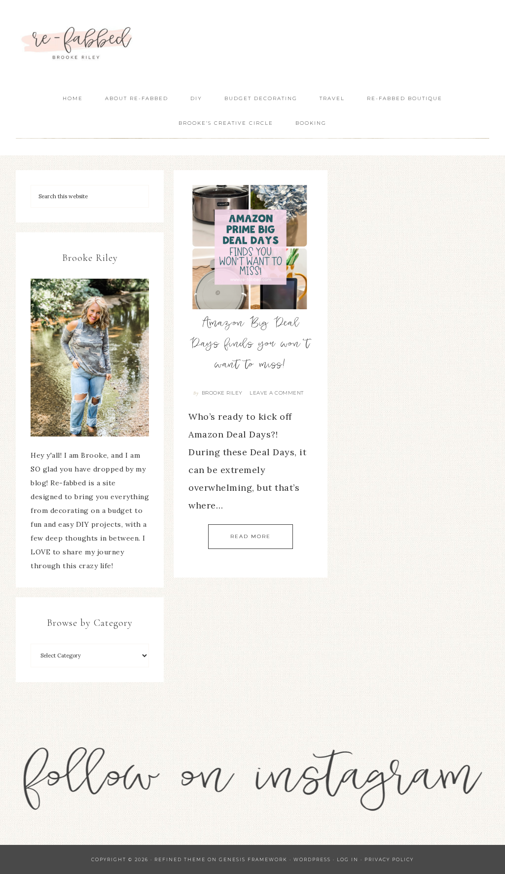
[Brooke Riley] (90, 358)
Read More (250, 536)
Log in (348, 859)
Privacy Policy (389, 859)
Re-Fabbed (77, 43)
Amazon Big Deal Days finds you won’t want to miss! (250, 345)
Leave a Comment (277, 393)
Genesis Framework (253, 859)
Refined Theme (180, 859)
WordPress (312, 859)
